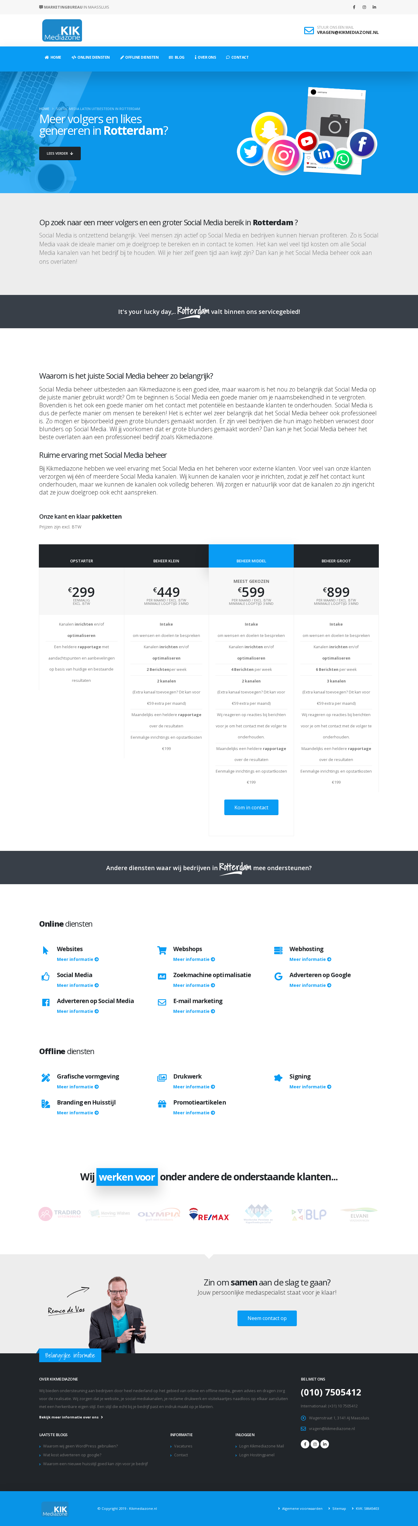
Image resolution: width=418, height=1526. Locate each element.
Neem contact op (267, 1318)
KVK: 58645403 (367, 1508)
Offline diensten (141, 57)
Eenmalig (81, 600)
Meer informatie (76, 959)
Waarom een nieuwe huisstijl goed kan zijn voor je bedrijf (95, 1463)
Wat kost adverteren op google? (72, 1455)
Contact (239, 57)
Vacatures (183, 1446)
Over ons (206, 57)
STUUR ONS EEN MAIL (335, 27)
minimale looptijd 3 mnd (166, 603)
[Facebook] (354, 7)
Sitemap (338, 1508)
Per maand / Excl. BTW (166, 600)
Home (55, 57)
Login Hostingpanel (256, 1455)
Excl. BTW (81, 603)
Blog (179, 57)
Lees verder (58, 153)
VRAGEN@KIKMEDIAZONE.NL (348, 32)
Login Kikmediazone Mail (261, 1446)
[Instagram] (364, 7)
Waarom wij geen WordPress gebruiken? (80, 1446)
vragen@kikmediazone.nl (332, 1428)
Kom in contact (251, 807)
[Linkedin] (374, 7)
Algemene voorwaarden (302, 1508)
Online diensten (93, 57)
